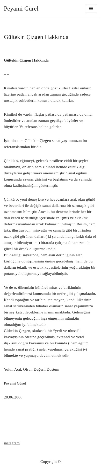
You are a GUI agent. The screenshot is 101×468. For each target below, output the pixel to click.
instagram (12, 443)
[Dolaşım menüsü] (91, 8)
